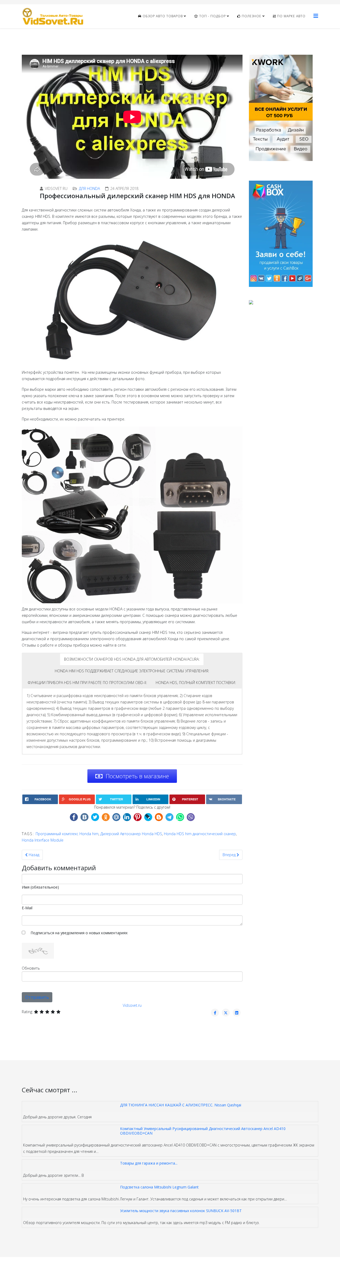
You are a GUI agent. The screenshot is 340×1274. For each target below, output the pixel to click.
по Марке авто (290, 16)
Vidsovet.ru (132, 1005)
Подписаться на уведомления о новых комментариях (79, 932)
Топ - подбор (212, 16)
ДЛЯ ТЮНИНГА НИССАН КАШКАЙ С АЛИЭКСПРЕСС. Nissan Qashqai (180, 1104)
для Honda (89, 188)
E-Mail (27, 907)
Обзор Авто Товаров (162, 16)
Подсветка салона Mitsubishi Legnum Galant (159, 1187)
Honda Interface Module (42, 840)
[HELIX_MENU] (315, 15)
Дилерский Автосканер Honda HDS (131, 833)
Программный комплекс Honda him (67, 833)
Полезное (251, 16)
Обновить (31, 968)
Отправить (37, 997)
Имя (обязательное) (40, 887)
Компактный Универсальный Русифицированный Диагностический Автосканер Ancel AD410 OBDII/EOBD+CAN (203, 1130)
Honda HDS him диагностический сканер (200, 833)
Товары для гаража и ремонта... (148, 1163)
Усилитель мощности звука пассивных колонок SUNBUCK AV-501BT (181, 1210)
